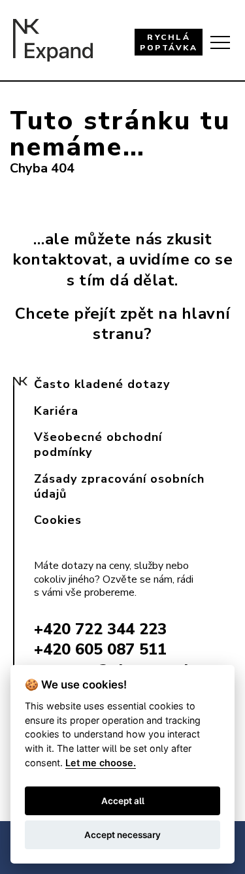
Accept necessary (122, 835)
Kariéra (56, 411)
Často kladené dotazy (102, 384)
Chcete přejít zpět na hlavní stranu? (123, 323)
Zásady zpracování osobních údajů (119, 486)
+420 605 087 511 (100, 649)
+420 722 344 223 (100, 629)
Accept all (122, 801)
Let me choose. (100, 762)
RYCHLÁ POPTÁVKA (168, 42)
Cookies (58, 520)
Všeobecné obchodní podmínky (98, 444)
